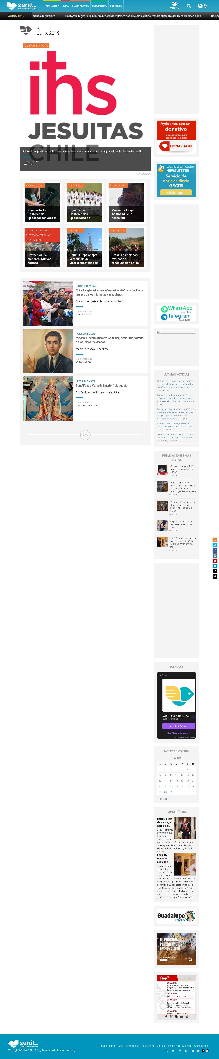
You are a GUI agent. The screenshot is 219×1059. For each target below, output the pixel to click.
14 (193, 775)
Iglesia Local (75, 185)
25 (176, 786)
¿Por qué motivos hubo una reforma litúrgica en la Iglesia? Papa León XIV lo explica (182, 506)
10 (171, 775)
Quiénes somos (108, 1045)
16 (165, 781)
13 (187, 775)
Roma (65, 6)
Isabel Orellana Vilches (88, 405)
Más (85, 435)
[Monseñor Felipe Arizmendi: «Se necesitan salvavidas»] (126, 202)
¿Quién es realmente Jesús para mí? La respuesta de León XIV (181, 469)
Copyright (187, 1045)
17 (171, 781)
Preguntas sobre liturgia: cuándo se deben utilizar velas (180, 524)
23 (165, 786)
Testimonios (86, 381)
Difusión (161, 1045)
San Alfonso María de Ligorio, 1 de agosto (101, 385)
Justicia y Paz (87, 286)
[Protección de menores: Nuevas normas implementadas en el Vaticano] (42, 247)
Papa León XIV (52, 6)
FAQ (120, 1045)
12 (182, 775)
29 (160, 792)
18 (176, 781)
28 (193, 786)
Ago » (165, 799)
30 (165, 792)
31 (171, 792)
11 (176, 775)
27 (187, 786)
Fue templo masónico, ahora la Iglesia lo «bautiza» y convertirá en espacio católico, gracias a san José (182, 487)
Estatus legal (173, 1045)
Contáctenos (201, 1045)
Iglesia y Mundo (80, 6)
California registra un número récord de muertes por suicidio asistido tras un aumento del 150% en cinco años (79, 16)
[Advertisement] (85, 461)
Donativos (116, 6)
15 (160, 781)
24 (171, 786)
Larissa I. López (83, 314)
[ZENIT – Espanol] (25, 6)
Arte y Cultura (34, 185)
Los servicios (147, 1045)
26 (182, 786)
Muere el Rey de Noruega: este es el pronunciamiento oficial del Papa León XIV (175, 426)
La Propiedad (132, 1045)
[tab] (167, 978)
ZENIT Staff (28, 165)
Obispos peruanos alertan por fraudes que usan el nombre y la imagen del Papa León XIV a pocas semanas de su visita (176, 384)
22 (160, 786)
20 (187, 781)
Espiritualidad (118, 185)
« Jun (159, 799)
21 (193, 781)
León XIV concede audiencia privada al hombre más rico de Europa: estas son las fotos (175, 437)
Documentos (99, 6)
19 (182, 781)
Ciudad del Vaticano (37, 230)
